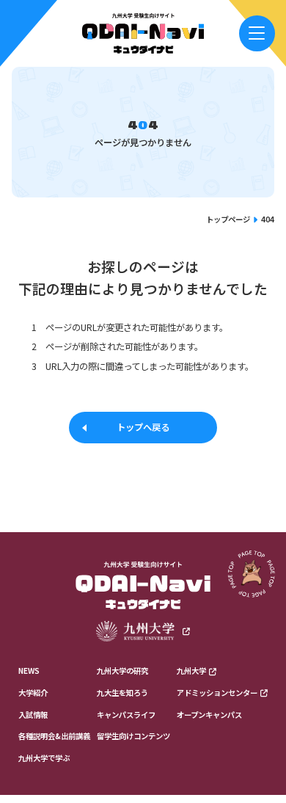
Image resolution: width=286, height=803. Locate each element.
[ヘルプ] (257, 33)
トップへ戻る (143, 427)
